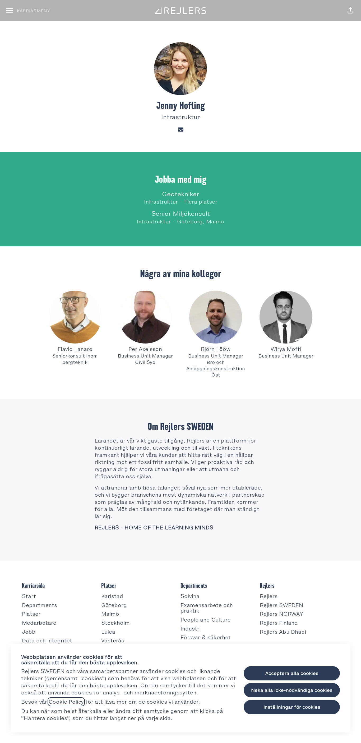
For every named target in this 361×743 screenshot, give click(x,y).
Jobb (28, 631)
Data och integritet (47, 640)
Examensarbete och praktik (207, 608)
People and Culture (206, 619)
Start (29, 596)
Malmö (110, 613)
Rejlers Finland (279, 622)
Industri (191, 628)
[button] (350, 10)
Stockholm (115, 622)
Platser (31, 613)
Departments (39, 605)
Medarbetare (39, 622)
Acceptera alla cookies (291, 673)
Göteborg (114, 605)
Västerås (112, 640)
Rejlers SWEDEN (281, 605)
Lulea (108, 631)
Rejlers (268, 596)
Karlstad (112, 596)
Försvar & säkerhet (206, 637)
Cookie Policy (66, 701)
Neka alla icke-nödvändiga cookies (291, 690)
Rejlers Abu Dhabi (283, 631)
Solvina (190, 596)
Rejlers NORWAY (281, 613)
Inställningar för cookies (291, 707)
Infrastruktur (180, 117)
